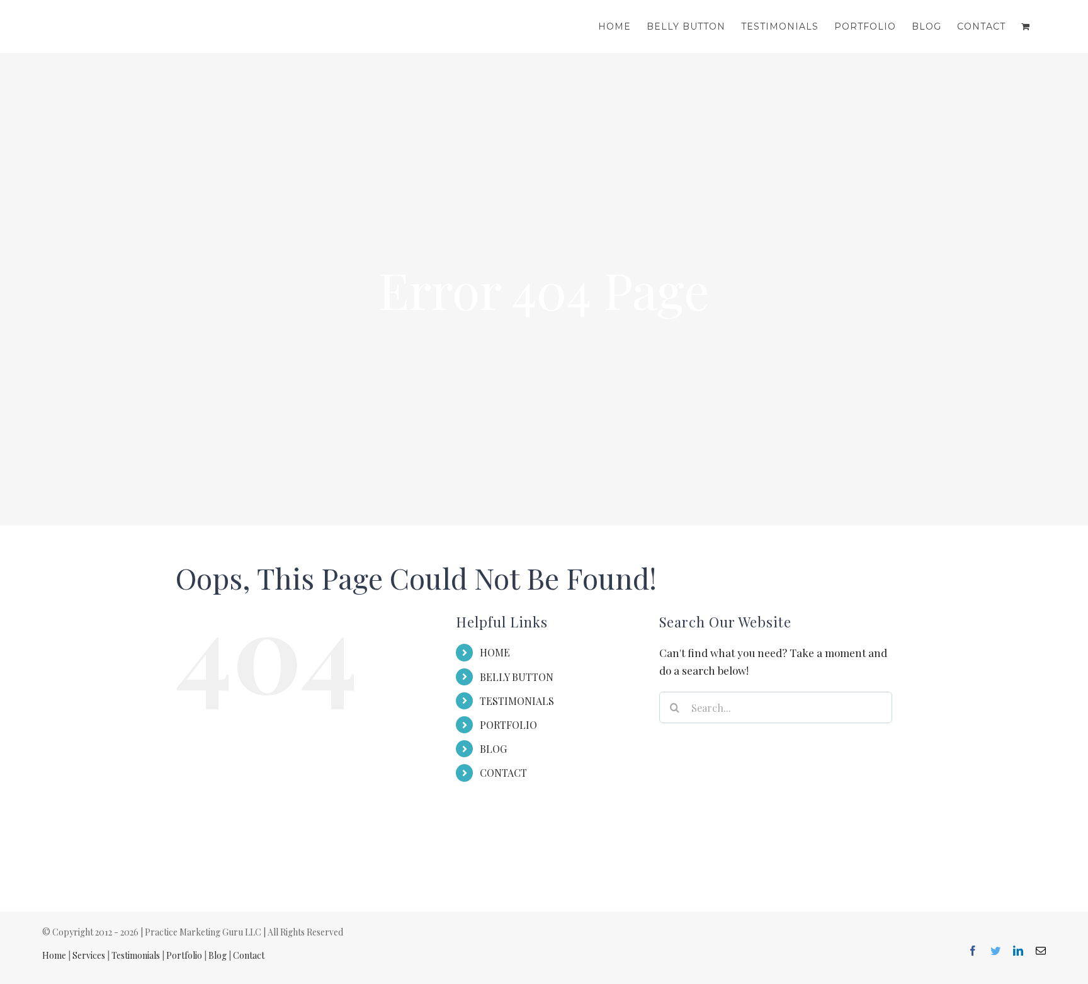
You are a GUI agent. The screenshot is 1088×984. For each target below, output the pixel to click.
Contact (248, 955)
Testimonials (135, 955)
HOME (495, 652)
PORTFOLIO (508, 724)
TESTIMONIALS (517, 700)
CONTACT (503, 772)
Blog (217, 955)
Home (54, 955)
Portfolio (184, 955)
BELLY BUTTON (516, 677)
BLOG (493, 748)
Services (88, 955)
